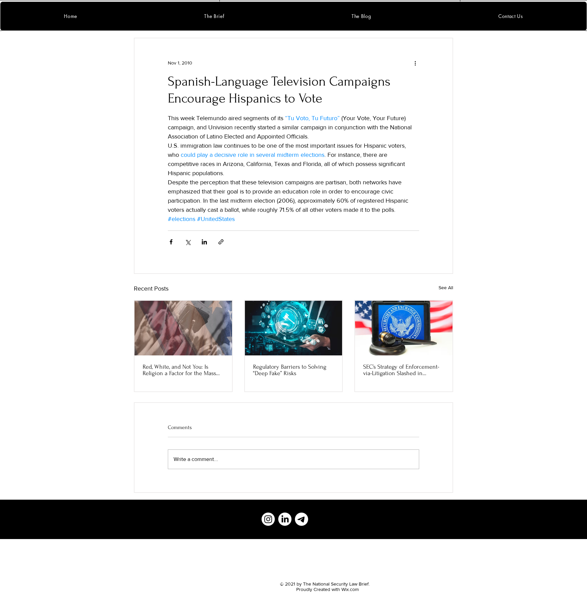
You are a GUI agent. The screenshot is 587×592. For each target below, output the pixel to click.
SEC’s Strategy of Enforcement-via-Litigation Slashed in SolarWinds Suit (401, 370)
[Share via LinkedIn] (204, 242)
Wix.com (350, 589)
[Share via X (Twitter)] (187, 242)
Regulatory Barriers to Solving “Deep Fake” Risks (289, 370)
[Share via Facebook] (171, 242)
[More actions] (415, 63)
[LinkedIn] (284, 519)
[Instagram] (268, 519)
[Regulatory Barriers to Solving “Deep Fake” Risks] (293, 328)
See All (446, 287)
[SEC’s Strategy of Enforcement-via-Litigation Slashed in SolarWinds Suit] (403, 328)
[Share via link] (221, 242)
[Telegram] (301, 519)
